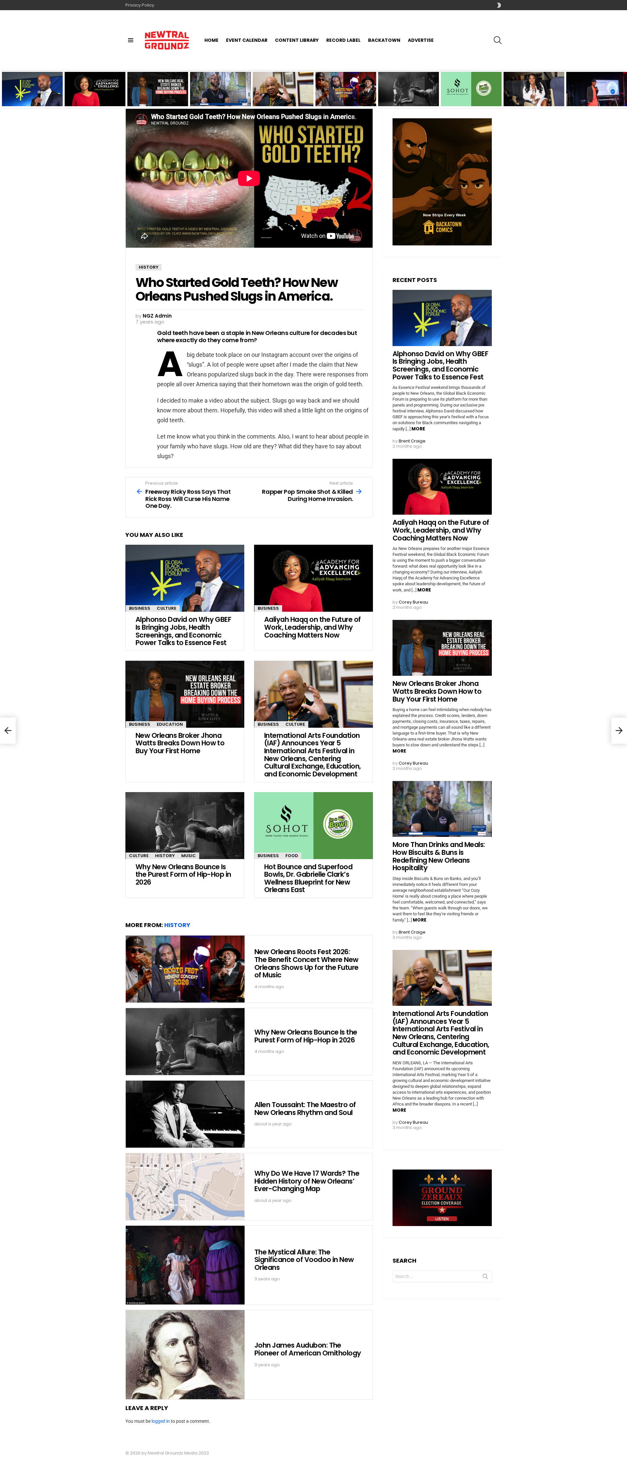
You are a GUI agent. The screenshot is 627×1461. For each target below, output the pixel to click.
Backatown (384, 40)
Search (485, 1277)
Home (211, 40)
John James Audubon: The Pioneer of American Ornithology (307, 1349)
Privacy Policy (139, 5)
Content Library (297, 40)
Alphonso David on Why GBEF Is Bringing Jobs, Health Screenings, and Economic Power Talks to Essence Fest (32, 93)
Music (188, 856)
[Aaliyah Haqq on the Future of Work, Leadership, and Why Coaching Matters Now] (313, 578)
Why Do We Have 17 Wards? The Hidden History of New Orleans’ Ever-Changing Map (306, 1181)
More (418, 428)
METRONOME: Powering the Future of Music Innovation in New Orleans (596, 95)
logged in (161, 1421)
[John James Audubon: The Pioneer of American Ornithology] (185, 1354)
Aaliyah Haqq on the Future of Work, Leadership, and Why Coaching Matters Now (92, 95)
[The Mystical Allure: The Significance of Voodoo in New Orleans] (185, 1265)
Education (170, 724)
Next (623, 89)
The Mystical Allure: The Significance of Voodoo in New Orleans (304, 1259)
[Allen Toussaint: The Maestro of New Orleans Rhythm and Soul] (185, 1114)
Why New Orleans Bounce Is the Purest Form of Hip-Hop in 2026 (407, 97)
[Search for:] (442, 1276)
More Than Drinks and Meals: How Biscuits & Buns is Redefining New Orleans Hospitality (215, 95)
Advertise (421, 40)
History (165, 856)
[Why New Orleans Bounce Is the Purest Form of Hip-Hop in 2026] (408, 89)
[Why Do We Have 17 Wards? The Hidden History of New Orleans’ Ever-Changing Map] (185, 1186)
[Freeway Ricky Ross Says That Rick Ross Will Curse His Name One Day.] (8, 731)
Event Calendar (246, 40)
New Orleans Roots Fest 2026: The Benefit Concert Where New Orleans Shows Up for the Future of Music (346, 93)
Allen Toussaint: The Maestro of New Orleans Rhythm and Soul (305, 1108)
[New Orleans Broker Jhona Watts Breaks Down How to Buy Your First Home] (184, 694)
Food (291, 856)
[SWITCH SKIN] (499, 5)
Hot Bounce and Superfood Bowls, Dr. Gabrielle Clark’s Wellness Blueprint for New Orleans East (471, 93)
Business (139, 608)
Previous (3, 89)
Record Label (343, 40)
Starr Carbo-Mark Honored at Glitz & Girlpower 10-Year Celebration (526, 95)
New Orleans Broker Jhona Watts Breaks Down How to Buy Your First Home (155, 95)
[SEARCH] (498, 40)
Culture (166, 608)
